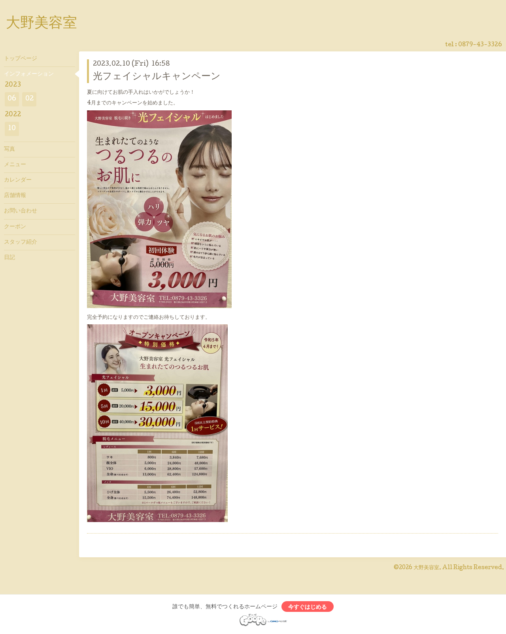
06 (12, 99)
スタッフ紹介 (20, 242)
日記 (9, 258)
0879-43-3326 (480, 45)
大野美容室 (41, 24)
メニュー (15, 165)
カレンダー (18, 180)
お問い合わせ (20, 211)
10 (12, 128)
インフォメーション (29, 74)
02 (29, 99)
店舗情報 (15, 196)
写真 (9, 149)
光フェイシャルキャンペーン (157, 77)
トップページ (20, 59)
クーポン (15, 227)
